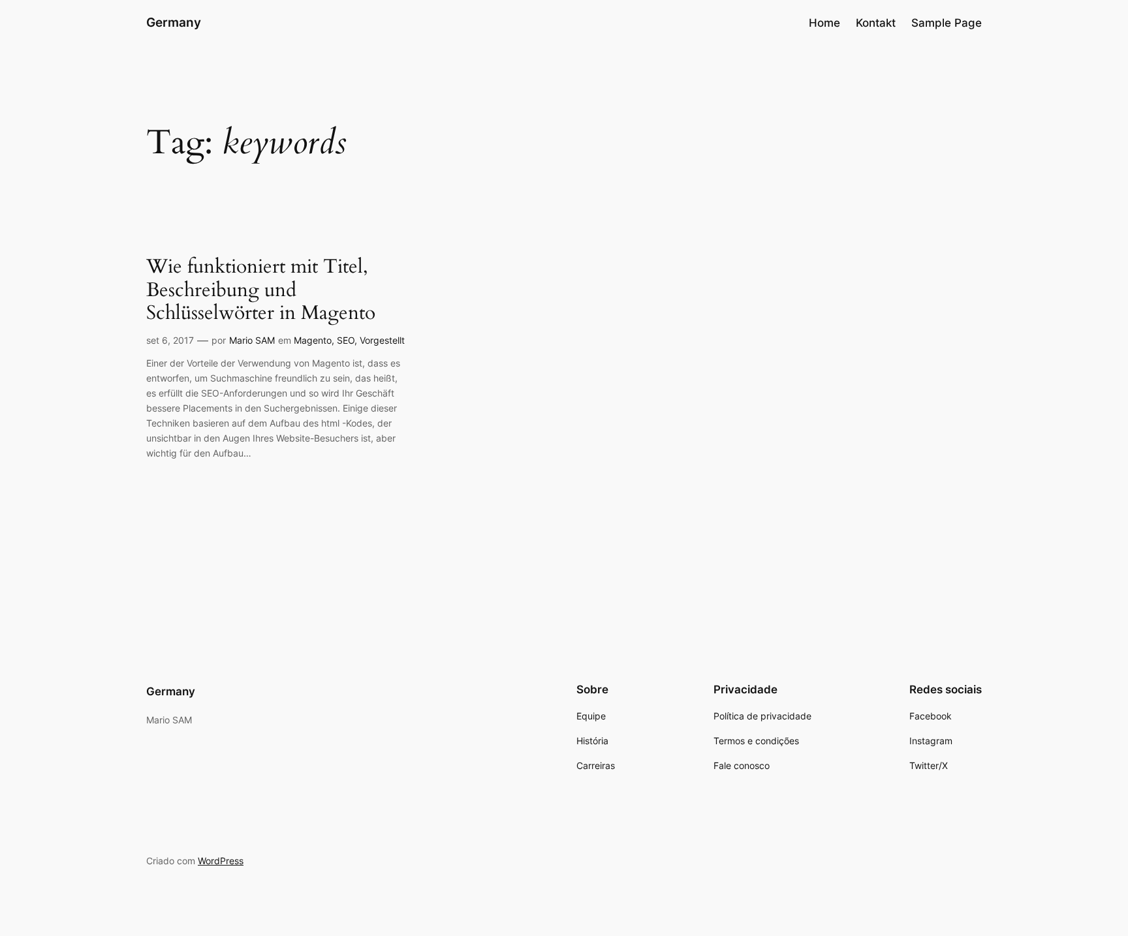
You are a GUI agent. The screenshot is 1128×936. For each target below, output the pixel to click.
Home (824, 22)
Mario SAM (252, 340)
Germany (173, 22)
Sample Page (946, 22)
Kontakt (876, 22)
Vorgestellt (382, 340)
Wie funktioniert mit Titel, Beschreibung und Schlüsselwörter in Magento (260, 290)
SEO (345, 340)
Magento (313, 340)
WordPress (220, 860)
